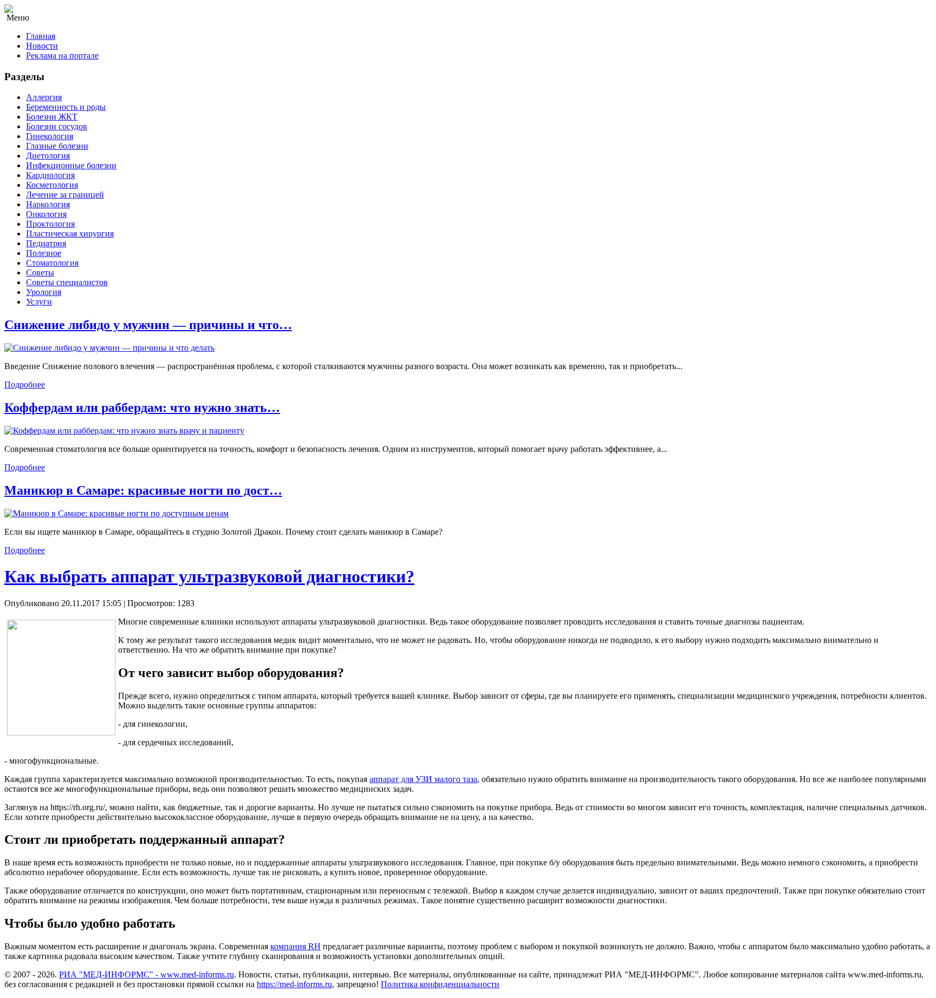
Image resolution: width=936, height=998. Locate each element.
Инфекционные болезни (71, 165)
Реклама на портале (62, 55)
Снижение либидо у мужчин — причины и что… (148, 325)
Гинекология (49, 136)
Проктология (50, 223)
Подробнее (24, 384)
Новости (42, 45)
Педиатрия (46, 243)
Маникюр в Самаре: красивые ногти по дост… (143, 490)
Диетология (48, 155)
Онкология (46, 214)
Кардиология (50, 175)
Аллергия (44, 97)
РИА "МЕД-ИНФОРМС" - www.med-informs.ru (146, 974)
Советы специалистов (67, 282)
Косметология (52, 184)
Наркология (48, 204)
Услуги (39, 301)
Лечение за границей (65, 194)
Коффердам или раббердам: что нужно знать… (142, 407)
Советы (40, 272)
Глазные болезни (57, 145)
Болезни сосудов (56, 126)
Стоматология (52, 262)
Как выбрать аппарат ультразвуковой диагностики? (209, 576)
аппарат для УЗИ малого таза (423, 779)
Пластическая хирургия (70, 233)
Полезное (43, 253)
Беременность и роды (66, 106)
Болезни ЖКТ (51, 116)
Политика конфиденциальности (440, 984)
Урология (43, 292)
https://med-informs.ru (294, 984)
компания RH (295, 946)
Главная (40, 36)
